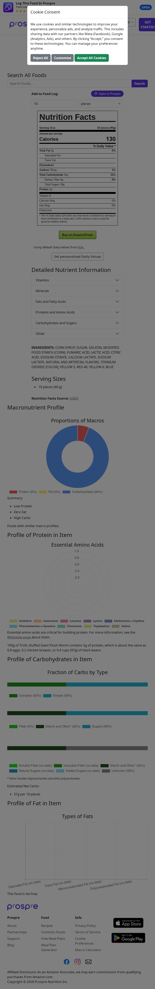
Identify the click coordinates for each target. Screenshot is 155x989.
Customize (62, 58)
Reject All (40, 58)
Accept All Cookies (91, 58)
